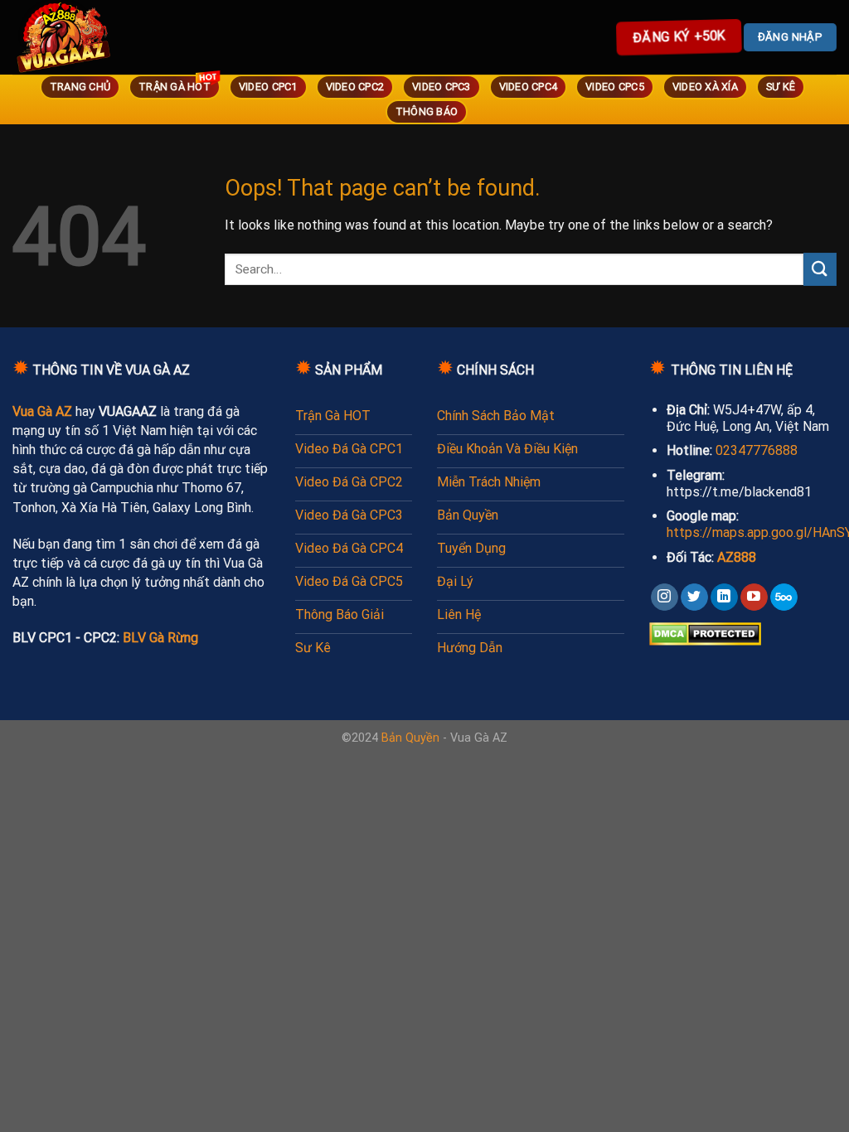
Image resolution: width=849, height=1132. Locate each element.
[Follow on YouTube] (754, 597)
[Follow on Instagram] (664, 597)
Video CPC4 (528, 86)
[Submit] (820, 269)
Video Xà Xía (705, 86)
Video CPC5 (614, 86)
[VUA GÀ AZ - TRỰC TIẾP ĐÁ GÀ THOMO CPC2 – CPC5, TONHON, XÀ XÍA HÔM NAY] (87, 37)
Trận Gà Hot (174, 86)
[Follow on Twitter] (694, 597)
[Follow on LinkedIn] (724, 597)
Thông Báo (426, 111)
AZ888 (736, 557)
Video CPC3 (441, 86)
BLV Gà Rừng (160, 638)
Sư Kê (780, 86)
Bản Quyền (410, 738)
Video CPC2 (355, 86)
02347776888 (757, 450)
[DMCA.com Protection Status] (705, 633)
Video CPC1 (268, 86)
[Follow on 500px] (784, 597)
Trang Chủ (80, 86)
